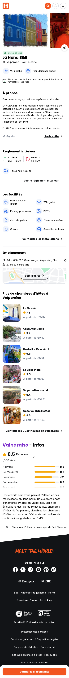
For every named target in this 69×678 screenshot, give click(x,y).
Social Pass (46, 600)
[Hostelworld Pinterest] (46, 569)
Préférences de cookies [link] (34, 662)
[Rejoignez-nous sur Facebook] (15, 569)
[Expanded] (7, 527)
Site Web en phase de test (27, 654)
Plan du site (50, 654)
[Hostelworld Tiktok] (53, 569)
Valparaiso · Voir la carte (21, 62)
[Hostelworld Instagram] (30, 569)
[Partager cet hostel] (64, 47)
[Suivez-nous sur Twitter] (23, 569)
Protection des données (34, 631)
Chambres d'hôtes (13, 53)
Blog (16, 592)
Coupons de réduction (26, 647)
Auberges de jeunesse (33, 592)
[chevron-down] (33, 457)
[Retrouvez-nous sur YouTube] (38, 569)
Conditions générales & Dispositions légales (34, 639)
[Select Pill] (48, 6)
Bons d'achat (48, 647)
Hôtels (51, 592)
